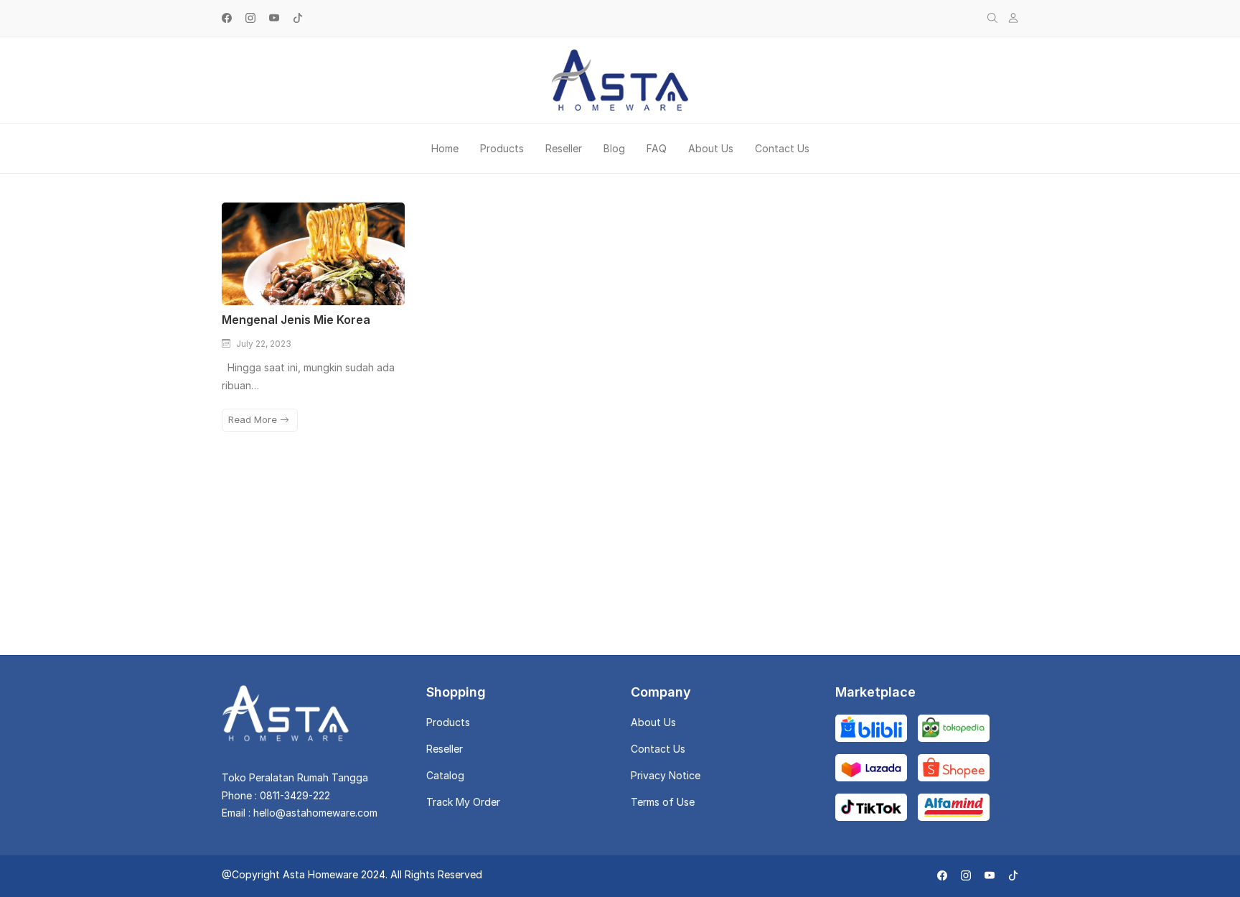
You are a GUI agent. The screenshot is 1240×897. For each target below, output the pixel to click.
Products (502, 148)
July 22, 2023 (263, 343)
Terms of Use (663, 802)
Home (445, 148)
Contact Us (782, 148)
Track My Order (463, 802)
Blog (614, 148)
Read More (254, 419)
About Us (710, 148)
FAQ (657, 148)
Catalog (445, 775)
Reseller (563, 148)
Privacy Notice (665, 775)
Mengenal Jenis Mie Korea (296, 319)
